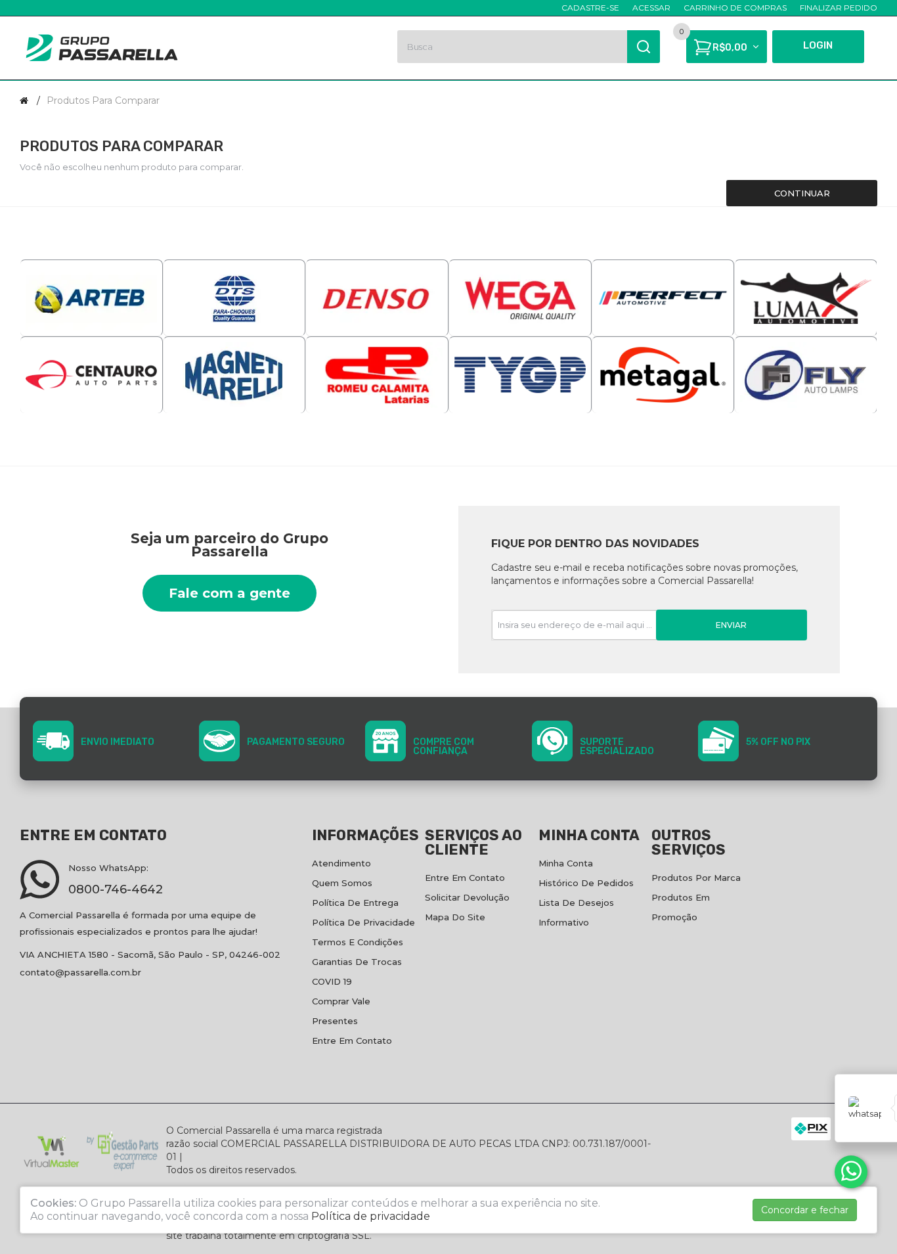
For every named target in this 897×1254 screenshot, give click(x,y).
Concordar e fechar (804, 1210)
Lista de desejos (576, 902)
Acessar (651, 7)
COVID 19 (332, 981)
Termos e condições (357, 942)
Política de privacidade (363, 922)
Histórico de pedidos (586, 883)
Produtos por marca (696, 877)
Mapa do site (455, 917)
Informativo (563, 922)
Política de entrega (355, 902)
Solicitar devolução (467, 897)
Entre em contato (352, 1040)
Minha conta (565, 863)
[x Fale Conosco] (851, 1171)
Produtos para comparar (103, 100)
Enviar (731, 625)
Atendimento (341, 863)
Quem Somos (342, 883)
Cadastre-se (590, 7)
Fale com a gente (229, 593)
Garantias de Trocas (357, 961)
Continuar (802, 193)
